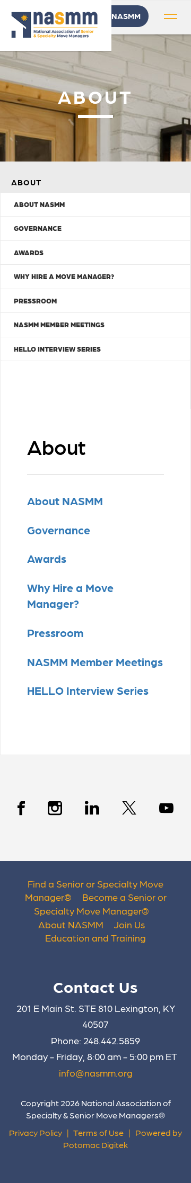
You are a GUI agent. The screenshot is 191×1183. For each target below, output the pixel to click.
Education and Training (95, 937)
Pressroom (35, 300)
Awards (29, 252)
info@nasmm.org (96, 1073)
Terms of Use (98, 1132)
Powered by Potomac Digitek (122, 1138)
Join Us (129, 924)
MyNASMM (121, 16)
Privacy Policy (35, 1132)
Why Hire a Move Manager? (64, 276)
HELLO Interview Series (57, 348)
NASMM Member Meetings (59, 324)
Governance (38, 227)
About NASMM (39, 204)
